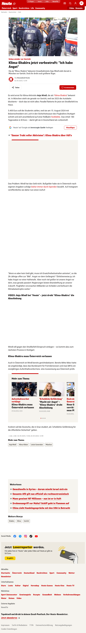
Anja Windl (12, 445)
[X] (20, 536)
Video (71, 8)
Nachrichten (12, 12)
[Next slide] (74, 388)
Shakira (11, 521)
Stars (3, 586)
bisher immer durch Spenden (44, 187)
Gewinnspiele (25, 595)
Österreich (6, 8)
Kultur (18, 586)
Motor (3, 598)
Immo (40, 1)
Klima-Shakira (61, 95)
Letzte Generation (37, 445)
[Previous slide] (11, 388)
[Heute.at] (7, 3)
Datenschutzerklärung (44, 625)
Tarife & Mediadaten (19, 625)
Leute (10, 586)
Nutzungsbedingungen (63, 625)
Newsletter (6, 577)
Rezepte (36, 595)
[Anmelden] (75, 3)
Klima (19, 521)
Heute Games (47, 586)
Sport (15, 8)
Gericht (26, 521)
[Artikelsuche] (70, 3)
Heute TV (70, 586)
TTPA (31, 625)
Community (40, 8)
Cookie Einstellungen (9, 629)
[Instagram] (25, 536)
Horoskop (35, 586)
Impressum (5, 625)
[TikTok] (31, 536)
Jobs (46, 1)
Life (32, 8)
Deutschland (29, 573)
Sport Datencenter (9, 595)
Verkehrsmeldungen (71, 595)
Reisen (11, 598)
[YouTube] (36, 536)
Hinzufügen (70, 128)
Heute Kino (59, 586)
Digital (26, 586)
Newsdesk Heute (23, 78)
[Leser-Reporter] (64, 3)
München (49, 445)
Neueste (79, 8)
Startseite (4, 12)
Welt (19, 12)
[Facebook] (14, 536)
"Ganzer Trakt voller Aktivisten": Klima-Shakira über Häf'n (41, 135)
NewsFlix (55, 1)
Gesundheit (47, 595)
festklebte (55, 117)
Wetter (72, 573)
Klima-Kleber (23, 445)
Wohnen (57, 595)
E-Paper (31, 1)
